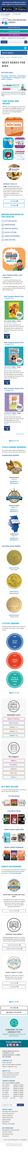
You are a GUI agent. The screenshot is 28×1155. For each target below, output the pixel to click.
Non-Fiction (10, 240)
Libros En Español (13, 236)
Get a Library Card (8, 1113)
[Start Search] (25, 42)
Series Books (10, 225)
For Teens (13, 1008)
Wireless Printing (17, 27)
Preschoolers (17, 723)
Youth (7, 57)
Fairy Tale (17, 773)
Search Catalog (7, 1115)
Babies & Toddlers (16, 719)
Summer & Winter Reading (13, 948)
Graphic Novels (12, 228)
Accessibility (23, 1140)
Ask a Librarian (17, 35)
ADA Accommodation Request (11, 1064)
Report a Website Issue (9, 1066)
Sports (18, 777)
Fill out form (17, 910)
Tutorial (17, 205)
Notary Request (17, 31)
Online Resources (7, 1117)
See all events (20, 434)
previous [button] (5, 1098)
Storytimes (13, 983)
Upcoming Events (7, 1134)
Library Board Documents (10, 1075)
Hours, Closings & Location (10, 1073)
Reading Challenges (14, 1012)
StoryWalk (13, 986)
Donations (5, 1136)
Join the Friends (7, 1132)
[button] (25, 48)
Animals (18, 760)
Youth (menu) (7, 53)
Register (7, 335)
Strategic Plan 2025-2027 (10, 1111)
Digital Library (6, 1120)
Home (2, 57)
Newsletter (5, 1122)
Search (20, 1105)
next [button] (21, 1098)
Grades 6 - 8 (17, 735)
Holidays (17, 769)
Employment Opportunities (10, 1130)
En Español (17, 765)
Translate (6, 16)
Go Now (17, 201)
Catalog (4, 42)
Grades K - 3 (17, 727)
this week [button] (12, 1098)
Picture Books (11, 221)
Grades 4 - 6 (17, 731)
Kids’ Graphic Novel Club (14, 297)
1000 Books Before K (13, 945)
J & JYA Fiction (11, 232)
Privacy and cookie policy (10, 1140)
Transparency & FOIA (9, 1077)
